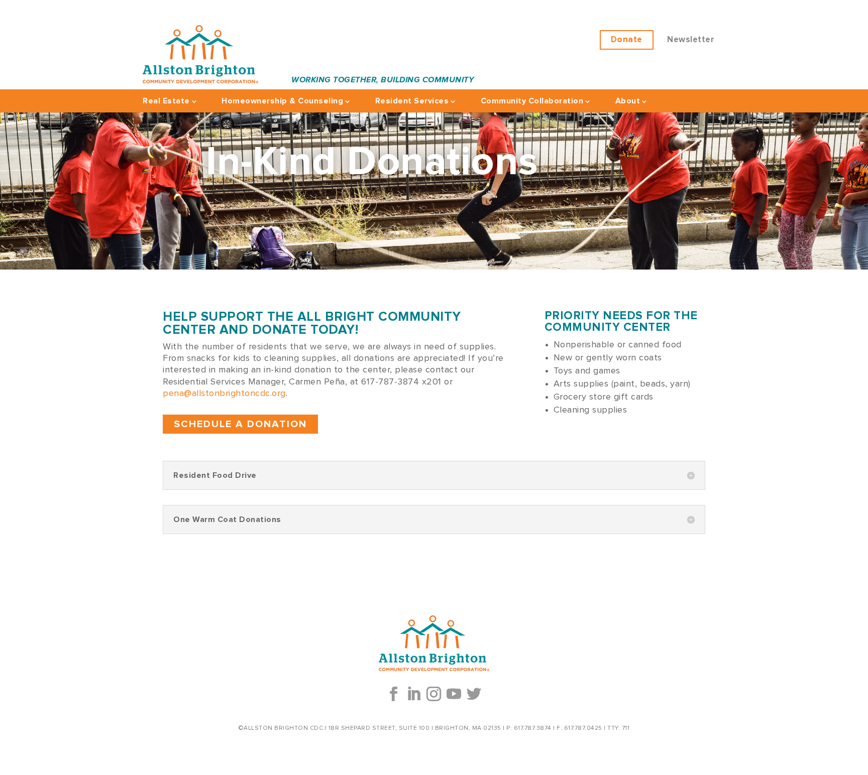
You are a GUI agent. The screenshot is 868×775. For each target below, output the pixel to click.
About (627, 101)
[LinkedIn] (414, 694)
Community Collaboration (532, 101)
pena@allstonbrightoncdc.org (224, 393)
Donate (626, 40)
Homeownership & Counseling (282, 101)
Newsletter (690, 40)
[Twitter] (474, 694)
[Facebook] (394, 694)
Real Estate (166, 101)
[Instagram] (434, 694)
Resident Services (412, 101)
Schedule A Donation (240, 424)
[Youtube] (454, 694)
